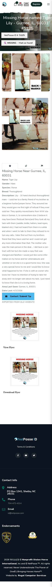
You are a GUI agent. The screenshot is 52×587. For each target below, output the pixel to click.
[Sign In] (26, 4)
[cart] (15, 4)
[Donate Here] (20, 4)
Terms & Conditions (26, 446)
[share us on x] (34, 455)
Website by (26, 575)
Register (36, 4)
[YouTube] (26, 455)
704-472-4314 (14, 503)
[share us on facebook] (18, 455)
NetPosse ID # (14, 35)
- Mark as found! (20, 42)
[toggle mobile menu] (48, 4)
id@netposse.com (16, 513)
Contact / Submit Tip (20, 296)
